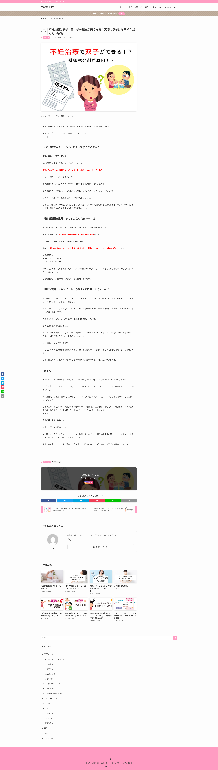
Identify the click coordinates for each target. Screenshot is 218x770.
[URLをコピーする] (129, 500)
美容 (48, 733)
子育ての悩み (51, 679)
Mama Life (47, 7)
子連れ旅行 (50, 698)
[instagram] (69, 539)
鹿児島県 (49, 723)
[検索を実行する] (175, 638)
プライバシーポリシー (113, 763)
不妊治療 (46, 37)
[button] (48, 500)
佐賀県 (48, 704)
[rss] (110, 759)
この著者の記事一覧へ (100, 547)
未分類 (48, 738)
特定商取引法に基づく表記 (95, 763)
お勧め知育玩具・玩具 (54, 659)
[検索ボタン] (174, 7)
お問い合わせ (127, 763)
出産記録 (49, 669)
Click (121, 13)
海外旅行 (49, 713)
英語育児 (49, 688)
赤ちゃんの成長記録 (53, 693)
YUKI (52, 548)
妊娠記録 (50, 674)
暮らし (48, 728)
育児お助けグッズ (53, 684)
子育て (48, 654)
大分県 (48, 708)
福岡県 (48, 718)
